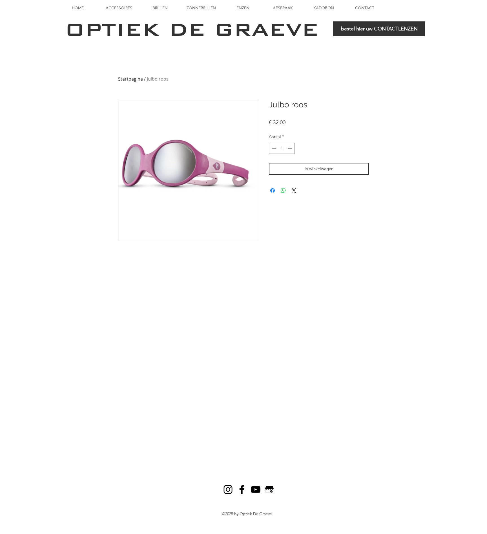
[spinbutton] (282, 148)
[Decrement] (273, 148)
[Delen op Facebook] (272, 190)
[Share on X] (294, 190)
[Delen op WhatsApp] (283, 190)
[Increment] (290, 148)
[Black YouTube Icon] (256, 489)
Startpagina (130, 79)
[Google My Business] (269, 489)
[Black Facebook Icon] (242, 489)
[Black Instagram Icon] (228, 489)
